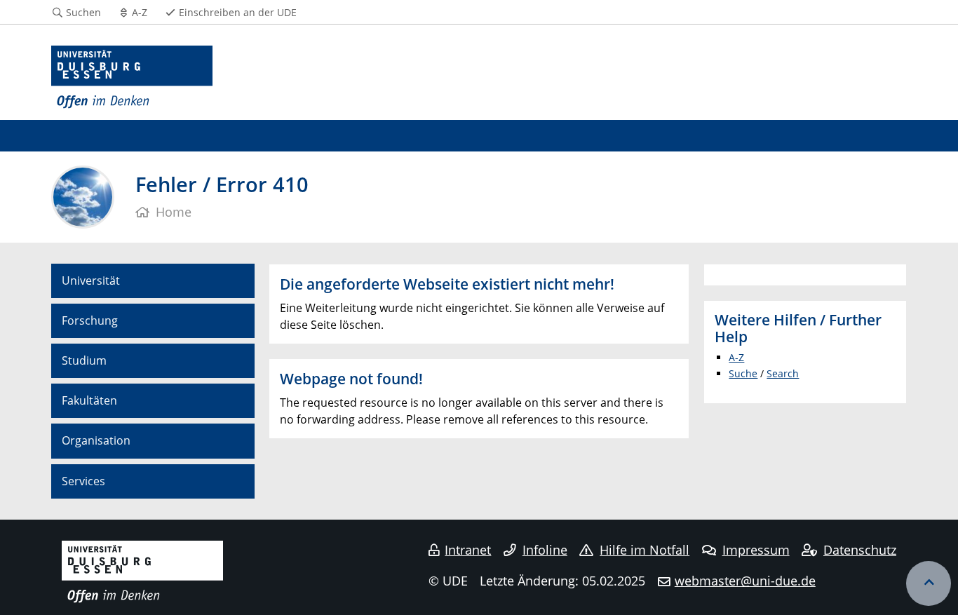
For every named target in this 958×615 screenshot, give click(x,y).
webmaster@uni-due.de (745, 580)
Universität (91, 280)
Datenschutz (859, 549)
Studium (84, 360)
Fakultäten (89, 400)
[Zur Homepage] (131, 77)
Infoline (544, 549)
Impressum (756, 549)
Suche (743, 373)
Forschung (90, 320)
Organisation (96, 440)
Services (83, 481)
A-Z (736, 357)
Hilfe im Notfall (644, 549)
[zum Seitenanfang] (928, 583)
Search (783, 373)
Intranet (468, 549)
